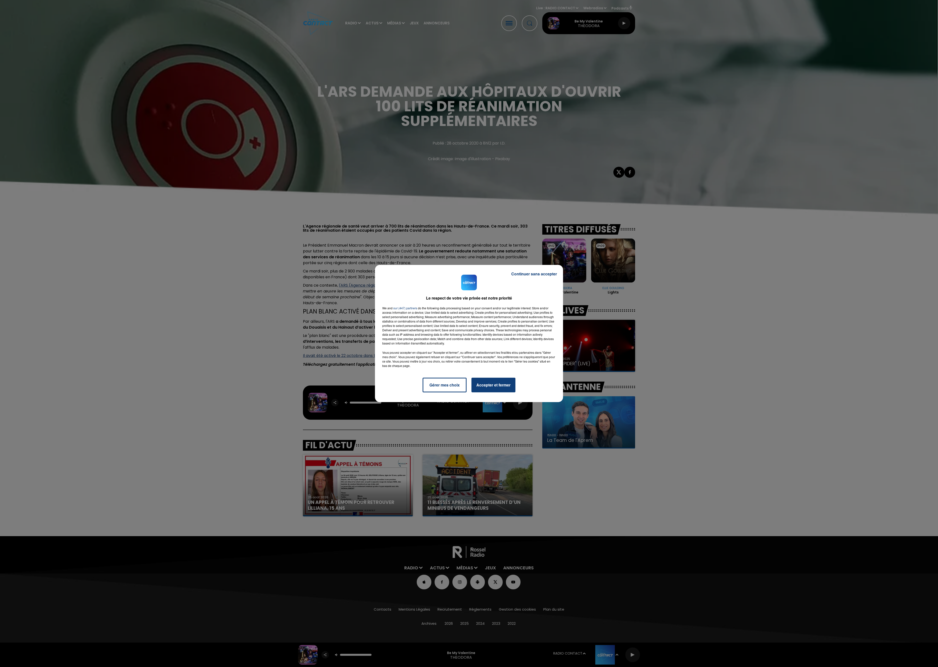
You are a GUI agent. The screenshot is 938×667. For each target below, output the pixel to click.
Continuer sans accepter (534, 274)
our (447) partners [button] (405, 308)
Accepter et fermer (493, 385)
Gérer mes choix (444, 385)
